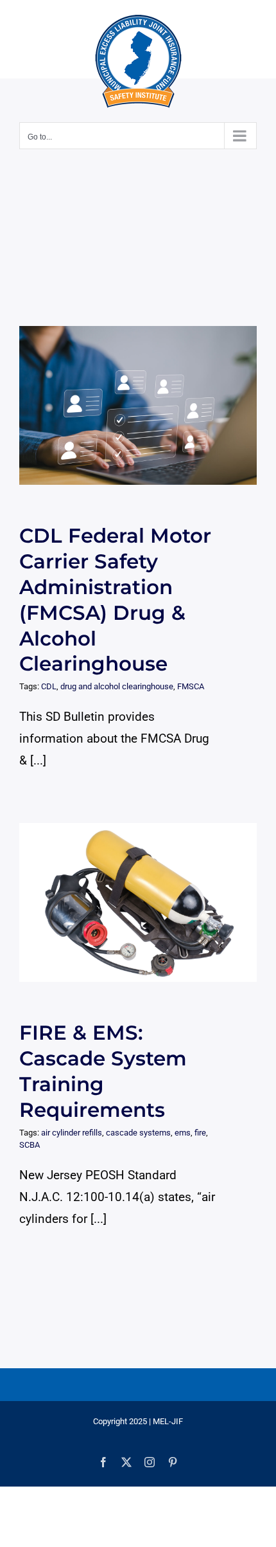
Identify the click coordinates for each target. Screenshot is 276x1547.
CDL (48, 686)
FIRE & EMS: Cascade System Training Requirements (126, 902)
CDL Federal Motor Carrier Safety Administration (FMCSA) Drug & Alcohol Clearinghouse (126, 405)
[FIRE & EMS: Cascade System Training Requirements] (138, 902)
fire (200, 1132)
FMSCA (190, 686)
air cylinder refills (71, 1132)
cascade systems (138, 1132)
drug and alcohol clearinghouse (116, 686)
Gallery (149, 405)
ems (183, 1132)
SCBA (29, 1145)
